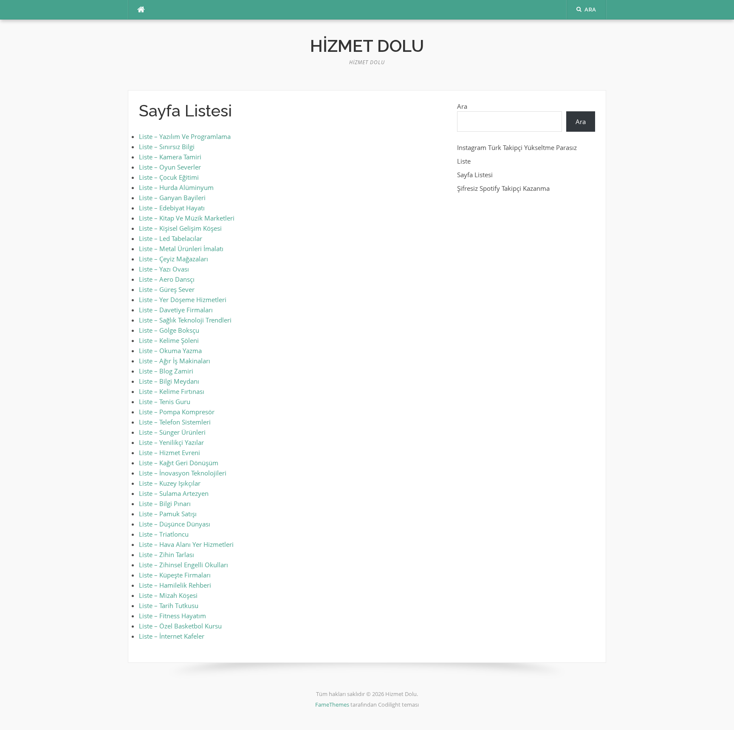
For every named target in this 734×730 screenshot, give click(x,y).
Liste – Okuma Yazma (170, 350)
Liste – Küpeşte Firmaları (175, 575)
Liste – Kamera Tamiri (170, 157)
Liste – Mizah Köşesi (168, 595)
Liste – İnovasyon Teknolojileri (182, 473)
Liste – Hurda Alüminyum (176, 187)
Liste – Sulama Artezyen (174, 493)
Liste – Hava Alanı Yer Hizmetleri (186, 544)
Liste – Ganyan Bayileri (172, 197)
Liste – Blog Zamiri (166, 371)
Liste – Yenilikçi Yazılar (171, 442)
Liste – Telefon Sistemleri (175, 422)
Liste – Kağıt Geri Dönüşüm (178, 462)
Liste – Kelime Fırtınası (171, 391)
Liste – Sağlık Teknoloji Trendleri (185, 320)
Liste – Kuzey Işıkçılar (169, 483)
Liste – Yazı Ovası (164, 269)
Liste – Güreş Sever (167, 289)
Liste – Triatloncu (164, 534)
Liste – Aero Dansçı (167, 279)
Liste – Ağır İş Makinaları (174, 361)
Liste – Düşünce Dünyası (174, 524)
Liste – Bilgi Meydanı (169, 381)
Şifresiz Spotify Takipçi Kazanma (503, 188)
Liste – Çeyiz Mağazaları (173, 259)
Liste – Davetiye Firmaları (176, 310)
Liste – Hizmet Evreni (169, 452)
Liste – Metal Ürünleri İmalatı (181, 248)
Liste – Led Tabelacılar (170, 238)
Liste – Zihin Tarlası (166, 554)
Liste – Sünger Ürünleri (172, 432)
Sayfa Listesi (475, 174)
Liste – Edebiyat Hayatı (172, 208)
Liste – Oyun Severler (170, 167)
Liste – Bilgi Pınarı (165, 503)
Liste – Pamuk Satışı (168, 513)
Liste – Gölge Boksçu (169, 330)
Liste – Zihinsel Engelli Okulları (183, 564)
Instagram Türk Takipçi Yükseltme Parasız (517, 147)
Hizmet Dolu (367, 46)
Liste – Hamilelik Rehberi (175, 585)
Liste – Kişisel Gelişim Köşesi (180, 228)
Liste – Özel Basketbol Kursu (180, 626)
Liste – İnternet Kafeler (171, 636)
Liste (464, 161)
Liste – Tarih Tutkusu (168, 605)
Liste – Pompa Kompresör (177, 411)
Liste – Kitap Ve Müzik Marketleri (186, 218)
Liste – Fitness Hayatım (172, 615)
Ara (462, 106)
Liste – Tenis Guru (164, 401)
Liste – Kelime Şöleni (169, 340)
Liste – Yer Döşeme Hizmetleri (182, 299)
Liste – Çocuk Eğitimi (169, 177)
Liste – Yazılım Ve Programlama (185, 136)
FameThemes (332, 704)
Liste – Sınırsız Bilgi (167, 146)
